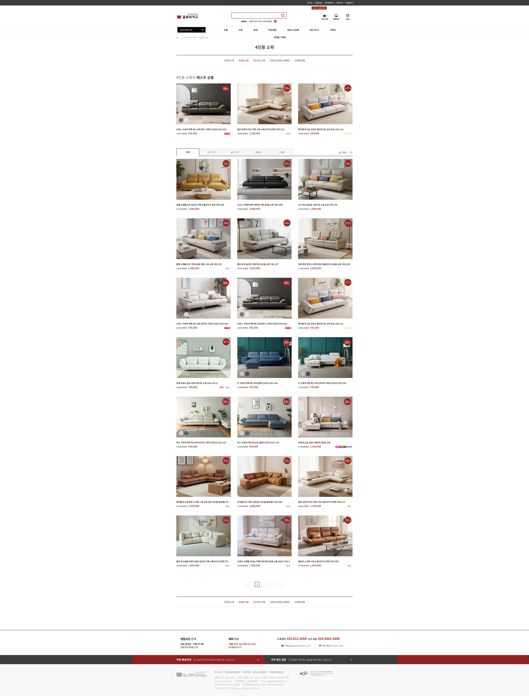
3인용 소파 (229, 60)
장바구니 (339, 2)
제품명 (258, 152)
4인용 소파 (203, 37)
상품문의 (336, 19)
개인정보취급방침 (232, 672)
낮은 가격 (211, 152)
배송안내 (349, 2)
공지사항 (325, 19)
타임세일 (272, 29)
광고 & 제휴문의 (260, 672)
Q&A (348, 19)
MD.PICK (314, 29)
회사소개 (218, 672)
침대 (255, 29)
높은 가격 (235, 152)
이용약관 (247, 672)
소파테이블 (300, 60)
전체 (188, 152)
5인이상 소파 (259, 60)
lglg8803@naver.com (277, 681)
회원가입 (318, 2)
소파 (240, 29)
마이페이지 (329, 2)
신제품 (282, 152)
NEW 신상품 (293, 29)
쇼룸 (226, 29)
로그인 (309, 2)
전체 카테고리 (186, 29)
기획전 (333, 29)
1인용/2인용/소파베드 (280, 60)
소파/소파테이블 (188, 37)
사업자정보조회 (276, 672)
